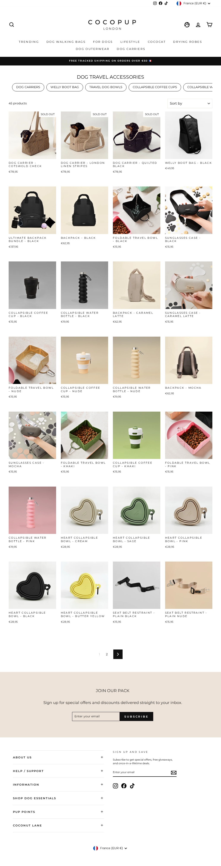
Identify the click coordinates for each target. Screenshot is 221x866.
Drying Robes (187, 41)
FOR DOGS (103, 41)
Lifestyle (131, 41)
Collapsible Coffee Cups (155, 87)
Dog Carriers (131, 49)
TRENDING (29, 41)
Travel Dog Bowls (105, 87)
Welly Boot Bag (65, 87)
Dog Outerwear (93, 49)
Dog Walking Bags (66, 41)
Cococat (157, 41)
